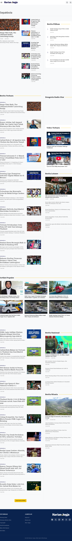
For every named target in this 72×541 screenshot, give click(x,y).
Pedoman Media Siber (5, 520)
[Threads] (66, 519)
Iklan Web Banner (4, 528)
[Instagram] (59, 519)
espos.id (27, 517)
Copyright (2, 522)
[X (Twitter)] (55, 519)
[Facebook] (52, 519)
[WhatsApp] (69, 519)
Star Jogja (27, 522)
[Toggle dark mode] (70, 2)
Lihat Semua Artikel (20, 500)
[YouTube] (62, 519)
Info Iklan (2, 530)
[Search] (67, 2)
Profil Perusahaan (4, 525)
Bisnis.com (27, 520)
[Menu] (1, 2)
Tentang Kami (3, 517)
